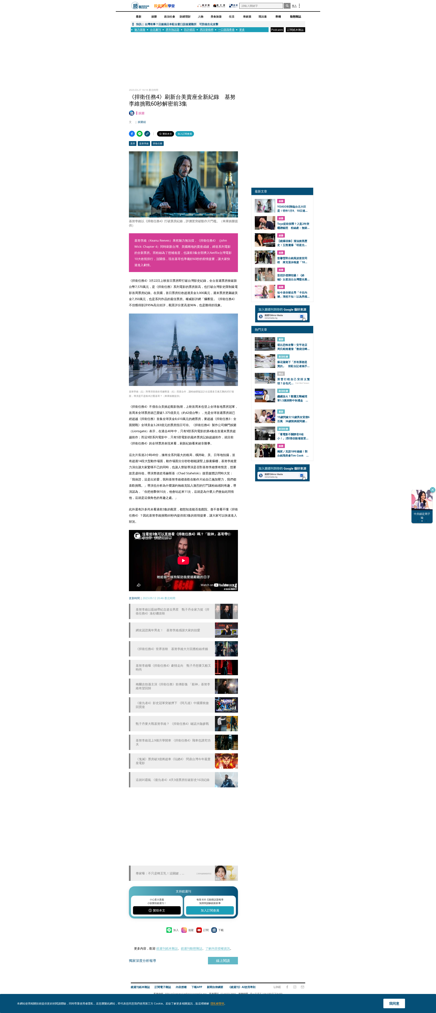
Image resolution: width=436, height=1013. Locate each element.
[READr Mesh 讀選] (233, 5)
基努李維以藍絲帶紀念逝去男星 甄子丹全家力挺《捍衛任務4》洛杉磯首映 (172, 611)
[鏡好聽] (203, 5)
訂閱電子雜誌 (163, 987)
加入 (176, 930)
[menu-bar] (299, 5)
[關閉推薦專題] (432, 490)
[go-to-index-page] (140, 6)
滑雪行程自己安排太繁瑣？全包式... (293, 381)
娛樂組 (142, 122)
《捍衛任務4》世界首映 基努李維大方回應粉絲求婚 (172, 649)
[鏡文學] (219, 5)
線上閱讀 (223, 960)
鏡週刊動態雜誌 (191, 948)
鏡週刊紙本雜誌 (167, 948)
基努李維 (144, 143)
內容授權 (181, 987)
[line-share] (140, 134)
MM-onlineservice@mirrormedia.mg (186, 993)
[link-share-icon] (147, 134)
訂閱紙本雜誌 (295, 30)
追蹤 (191, 930)
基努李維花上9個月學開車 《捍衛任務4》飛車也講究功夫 (173, 742)
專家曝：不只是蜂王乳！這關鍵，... (160, 873)
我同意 (394, 1003)
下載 (221, 930)
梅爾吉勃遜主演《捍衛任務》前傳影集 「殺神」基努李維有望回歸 (173, 686)
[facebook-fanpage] (287, 987)
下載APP (196, 987)
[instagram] (295, 987)
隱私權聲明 (217, 1003)
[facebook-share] (132, 134)
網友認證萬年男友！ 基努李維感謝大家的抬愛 (168, 630)
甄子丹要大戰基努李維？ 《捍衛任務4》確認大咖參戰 (172, 724)
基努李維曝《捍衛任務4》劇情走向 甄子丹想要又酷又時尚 (173, 667)
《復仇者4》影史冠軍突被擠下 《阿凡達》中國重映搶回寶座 (172, 705)
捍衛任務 (157, 143)
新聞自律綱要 (215, 987)
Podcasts (277, 30)
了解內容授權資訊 (217, 948)
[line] (277, 987)
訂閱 (206, 930)
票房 (132, 143)
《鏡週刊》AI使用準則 (241, 987)
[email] (302, 987)
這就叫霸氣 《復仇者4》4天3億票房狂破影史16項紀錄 (172, 780)
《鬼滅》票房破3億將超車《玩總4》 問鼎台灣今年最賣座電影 (173, 761)
